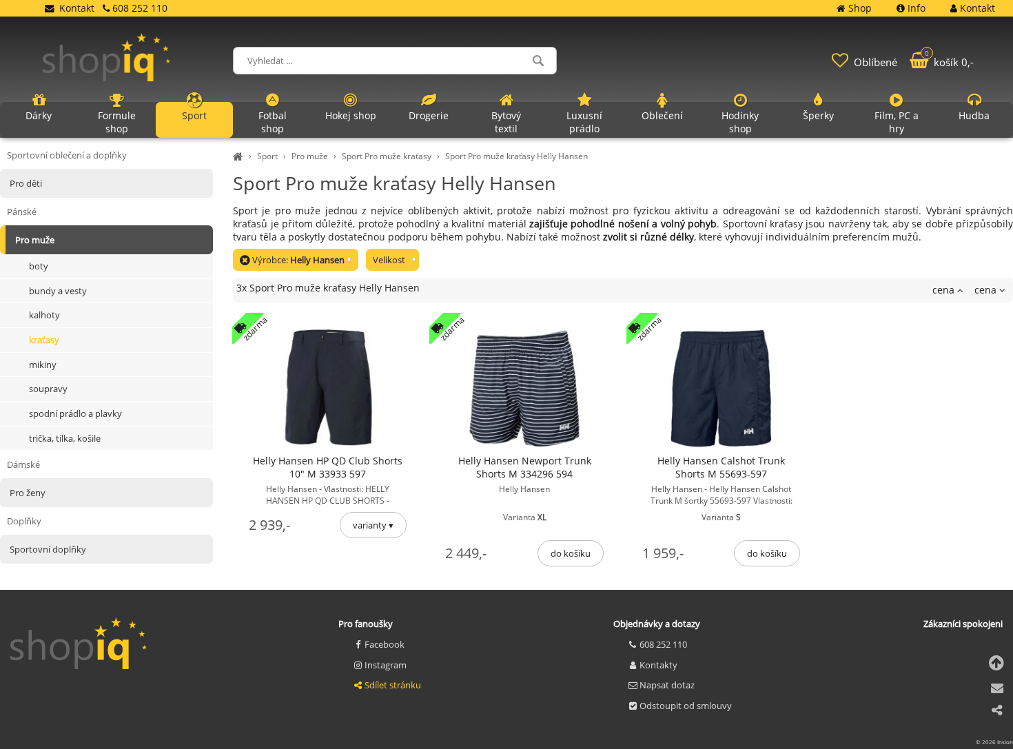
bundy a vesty (58, 291)
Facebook (385, 644)
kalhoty (44, 315)
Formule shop (117, 122)
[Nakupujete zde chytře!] (240, 156)
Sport (267, 156)
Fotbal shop (272, 122)
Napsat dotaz (667, 685)
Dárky (38, 115)
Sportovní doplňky (48, 549)
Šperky (818, 115)
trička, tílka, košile (65, 438)
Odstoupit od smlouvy (685, 705)
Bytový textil (506, 122)
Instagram (386, 665)
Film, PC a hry (896, 122)
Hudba (974, 115)
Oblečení (662, 115)
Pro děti (26, 183)
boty (38, 266)
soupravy (48, 388)
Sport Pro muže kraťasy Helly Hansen (516, 156)
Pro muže (309, 156)
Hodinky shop (740, 122)
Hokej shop (350, 115)
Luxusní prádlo (584, 122)
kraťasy (44, 340)
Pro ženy (27, 492)
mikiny (43, 364)
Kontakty (658, 665)
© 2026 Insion (994, 742)
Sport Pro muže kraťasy (386, 156)
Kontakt (77, 7)
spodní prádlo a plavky (75, 413)
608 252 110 (663, 644)
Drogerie (429, 115)
